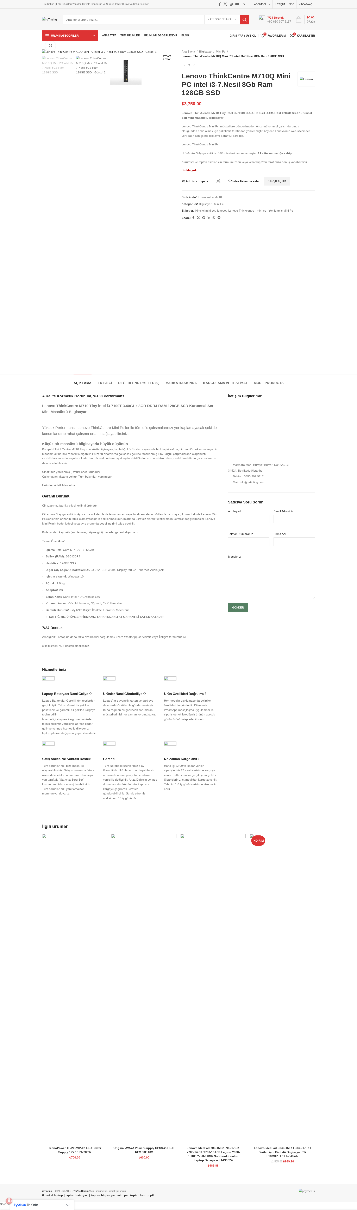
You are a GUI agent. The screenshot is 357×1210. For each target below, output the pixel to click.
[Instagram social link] (231, 4)
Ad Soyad (234, 511)
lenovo (221, 210)
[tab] (83, 381)
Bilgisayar (205, 51)
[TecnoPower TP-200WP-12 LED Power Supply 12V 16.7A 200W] (74, 989)
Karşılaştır (218, 181)
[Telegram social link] (219, 217)
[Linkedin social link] (243, 4)
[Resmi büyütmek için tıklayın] (50, 46)
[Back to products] (189, 65)
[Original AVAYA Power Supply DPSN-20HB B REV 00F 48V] (143, 989)
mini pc (261, 210)
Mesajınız (234, 556)
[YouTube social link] (237, 4)
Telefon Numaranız (240, 534)
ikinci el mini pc (205, 210)
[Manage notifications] (9, 1201)
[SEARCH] (244, 19)
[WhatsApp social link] (213, 217)
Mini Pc (220, 51)
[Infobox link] (69, 705)
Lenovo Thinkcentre (241, 210)
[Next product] (194, 65)
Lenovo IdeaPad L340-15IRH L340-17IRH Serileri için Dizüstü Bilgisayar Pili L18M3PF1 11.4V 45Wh (282, 1152)
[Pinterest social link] (203, 217)
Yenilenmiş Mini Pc (281, 210)
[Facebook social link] (219, 4)
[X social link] (225, 4)
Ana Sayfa (188, 51)
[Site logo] (49, 19)
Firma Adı (280, 534)
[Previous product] (184, 65)
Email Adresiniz (283, 511)
